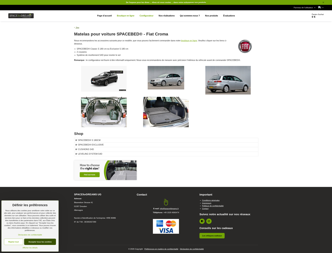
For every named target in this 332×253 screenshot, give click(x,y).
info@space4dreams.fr (169, 209)
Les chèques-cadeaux (212, 236)
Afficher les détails (30, 248)
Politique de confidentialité (213, 206)
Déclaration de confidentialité (192, 249)
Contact (205, 209)
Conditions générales (211, 200)
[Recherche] (300, 15)
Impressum (206, 203)
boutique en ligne (189, 40)
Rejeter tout (13, 242)
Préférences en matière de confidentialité (161, 249)
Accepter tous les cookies (40, 242)
